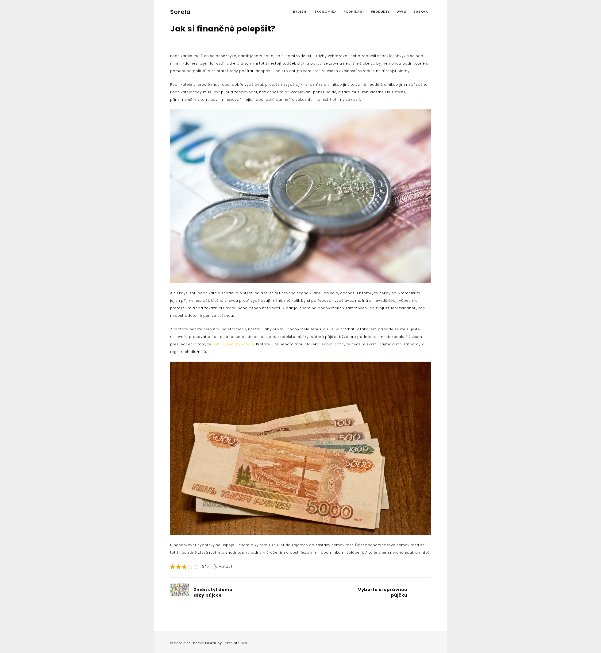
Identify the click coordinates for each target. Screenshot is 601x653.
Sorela (180, 12)
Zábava (421, 11)
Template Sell (235, 643)
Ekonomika (326, 11)
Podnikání (353, 11)
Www (402, 11)
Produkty (380, 11)
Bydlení (300, 11)
